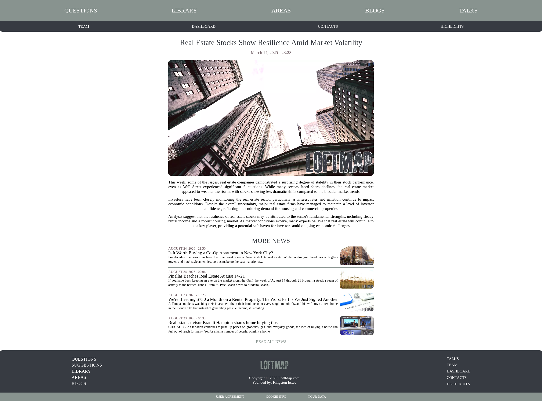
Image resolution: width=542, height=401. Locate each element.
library (184, 10)
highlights (452, 26)
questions (80, 10)
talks (468, 10)
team (83, 26)
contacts (328, 26)
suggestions (87, 365)
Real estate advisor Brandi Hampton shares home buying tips (223, 322)
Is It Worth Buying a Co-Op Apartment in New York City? (220, 253)
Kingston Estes (284, 382)
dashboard (204, 26)
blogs (375, 10)
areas (281, 10)
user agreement (230, 396)
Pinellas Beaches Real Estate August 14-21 (206, 276)
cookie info (276, 396)
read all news (271, 341)
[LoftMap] (274, 364)
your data (317, 396)
